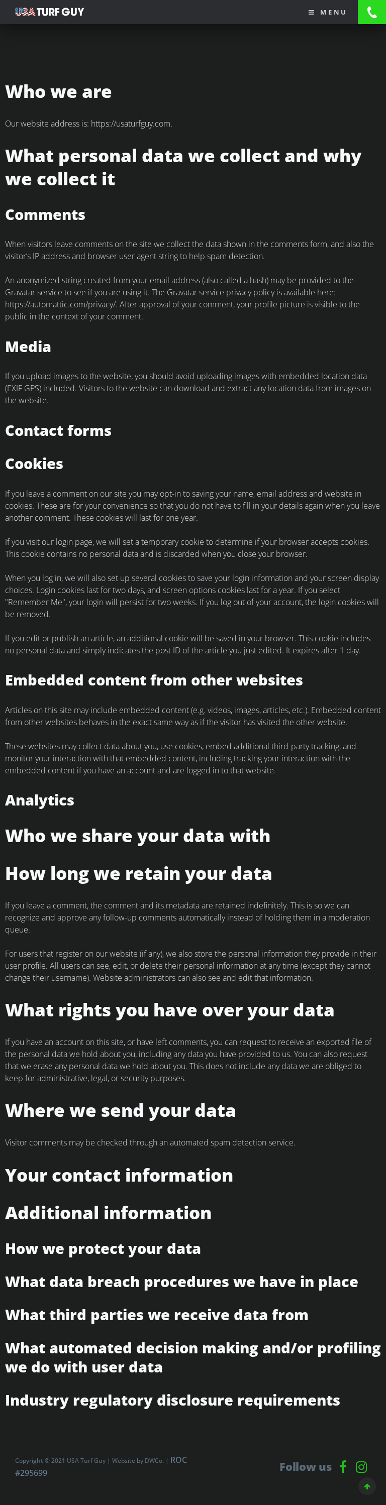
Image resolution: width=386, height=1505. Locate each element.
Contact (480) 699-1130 (372, 12)
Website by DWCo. (138, 1460)
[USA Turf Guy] (54, 12)
